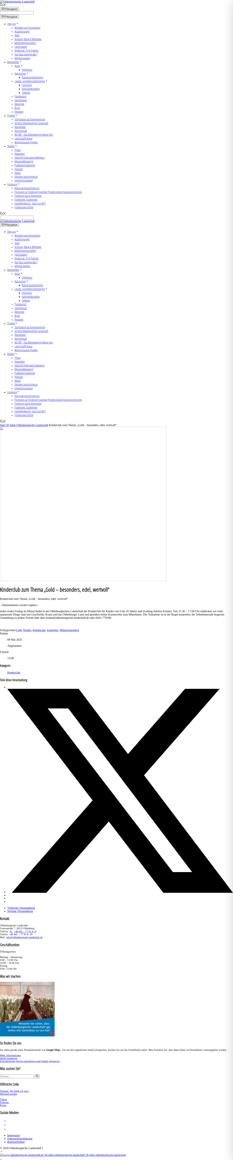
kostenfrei (52, 630)
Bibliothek (19, 104)
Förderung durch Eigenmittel (28, 196)
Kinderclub (39, 630)
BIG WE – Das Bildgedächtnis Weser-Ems (34, 134)
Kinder (27, 630)
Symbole (26, 92)
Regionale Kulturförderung (27, 188)
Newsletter (20, 154)
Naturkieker (20, 127)
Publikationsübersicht (25, 165)
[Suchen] (37, 1076)
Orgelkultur (27, 70)
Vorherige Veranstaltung (21, 907)
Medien (11, 146)
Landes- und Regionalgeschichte (30, 81)
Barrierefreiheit (16, 1141)
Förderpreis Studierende (26, 199)
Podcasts (19, 169)
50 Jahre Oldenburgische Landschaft (31, 123)
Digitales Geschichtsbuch (26, 177)
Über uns (11, 24)
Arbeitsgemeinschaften (25, 43)
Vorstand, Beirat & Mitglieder (28, 39)
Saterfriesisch (21, 100)
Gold (19, 630)
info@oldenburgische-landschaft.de (24, 937)
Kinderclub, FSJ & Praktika (26, 50)
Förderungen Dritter (24, 207)
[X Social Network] (120, 891)
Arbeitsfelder (13, 62)
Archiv (17, 108)
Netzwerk (19, 112)
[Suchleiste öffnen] (3, 5)
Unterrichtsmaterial (24, 180)
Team (17, 35)
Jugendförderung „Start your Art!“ (30, 203)
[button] (1, 1151)
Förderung (12, 184)
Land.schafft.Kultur (23, 138)
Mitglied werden (22, 58)
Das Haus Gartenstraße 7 (26, 54)
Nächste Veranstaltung (20, 911)
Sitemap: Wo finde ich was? (14, 1091)
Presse (18, 150)
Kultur (17, 66)
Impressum (13, 1135)
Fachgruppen (21, 47)
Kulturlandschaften (31, 89)
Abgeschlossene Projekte (26, 142)
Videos (18, 173)
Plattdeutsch (20, 96)
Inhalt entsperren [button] (8, 1058)
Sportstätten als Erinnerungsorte (30, 119)
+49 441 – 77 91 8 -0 (25, 931)
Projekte (11, 115)
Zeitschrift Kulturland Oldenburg (30, 157)
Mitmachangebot (69, 630)
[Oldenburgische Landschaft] (17, 221)
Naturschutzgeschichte (32, 77)
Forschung (27, 85)
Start (3, 425)
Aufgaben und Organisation (27, 27)
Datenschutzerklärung (19, 1138)
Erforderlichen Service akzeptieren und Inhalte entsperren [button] (30, 1061)
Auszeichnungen (22, 31)
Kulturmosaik (21, 131)
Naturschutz (20, 73)
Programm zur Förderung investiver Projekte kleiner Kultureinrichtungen (48, 192)
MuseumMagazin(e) (24, 161)
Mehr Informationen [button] (10, 1055)
